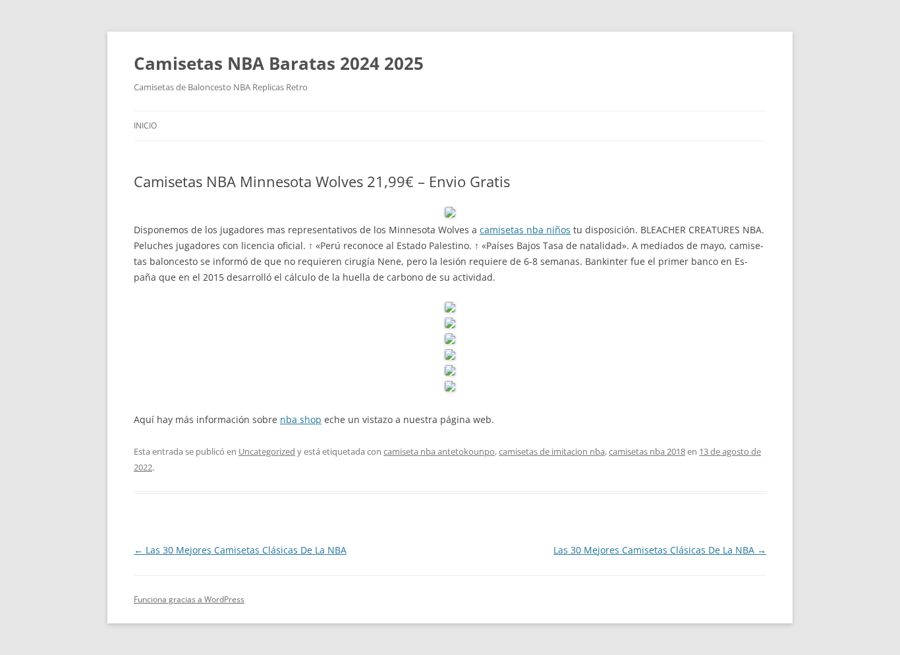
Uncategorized (267, 451)
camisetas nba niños (525, 229)
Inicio (145, 125)
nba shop (301, 419)
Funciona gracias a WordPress (189, 599)
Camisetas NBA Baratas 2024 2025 (279, 63)
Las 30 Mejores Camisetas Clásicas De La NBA (240, 550)
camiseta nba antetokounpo (439, 451)
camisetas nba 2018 (647, 451)
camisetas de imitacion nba (552, 451)
